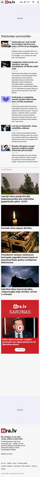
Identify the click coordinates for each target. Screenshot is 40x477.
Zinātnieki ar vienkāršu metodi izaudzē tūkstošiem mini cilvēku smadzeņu (24, 99)
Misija (14, 463)
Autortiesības (17, 466)
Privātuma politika (22, 463)
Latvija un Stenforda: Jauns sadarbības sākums (24, 127)
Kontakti (3, 469)
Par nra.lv (3, 463)
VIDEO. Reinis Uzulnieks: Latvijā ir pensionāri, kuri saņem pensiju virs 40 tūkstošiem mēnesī (19, 342)
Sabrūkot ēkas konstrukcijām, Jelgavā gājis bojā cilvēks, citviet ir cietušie (19, 292)
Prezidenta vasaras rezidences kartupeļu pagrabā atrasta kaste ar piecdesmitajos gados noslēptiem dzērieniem (19, 258)
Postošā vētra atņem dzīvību (16, 228)
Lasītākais (6, 169)
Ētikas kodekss (26, 466)
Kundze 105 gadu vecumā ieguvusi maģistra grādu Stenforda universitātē (23, 148)
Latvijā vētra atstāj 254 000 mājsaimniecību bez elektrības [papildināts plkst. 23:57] (17, 199)
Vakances (34, 466)
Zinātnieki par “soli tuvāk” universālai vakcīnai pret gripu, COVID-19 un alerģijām (25, 44)
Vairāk (20, 349)
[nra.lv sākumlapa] (10, 2)
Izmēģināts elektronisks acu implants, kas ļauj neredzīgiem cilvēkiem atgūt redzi (25, 65)
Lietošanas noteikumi (7, 466)
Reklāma (9, 463)
